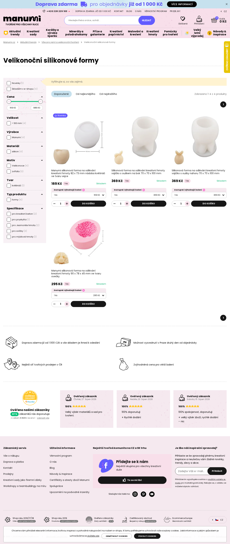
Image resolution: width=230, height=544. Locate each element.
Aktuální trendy (28, 42)
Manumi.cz (9, 42)
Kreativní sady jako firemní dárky (22, 480)
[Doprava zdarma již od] (115, 4)
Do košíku (88, 203)
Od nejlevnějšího (85, 94)
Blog (129, 11)
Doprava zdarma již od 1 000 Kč (93, 11)
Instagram (135, 494)
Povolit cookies (147, 536)
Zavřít (226, 4)
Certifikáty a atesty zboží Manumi (69, 480)
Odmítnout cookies (116, 536)
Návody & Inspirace (61, 474)
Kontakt (119, 11)
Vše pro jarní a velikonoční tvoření (60, 42)
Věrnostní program (155, 11)
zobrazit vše (43, 418)
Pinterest (144, 494)
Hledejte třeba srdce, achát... (84, 20)
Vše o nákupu (11, 455)
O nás (138, 11)
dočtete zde (93, 535)
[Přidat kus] (66, 203)
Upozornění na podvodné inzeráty (69, 492)
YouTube (152, 494)
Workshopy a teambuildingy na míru (24, 486)
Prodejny (175, 11)
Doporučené (61, 94)
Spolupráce (56, 486)
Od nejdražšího (108, 94)
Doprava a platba (13, 461)
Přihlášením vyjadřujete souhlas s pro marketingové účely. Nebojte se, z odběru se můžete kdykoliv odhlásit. (200, 483)
